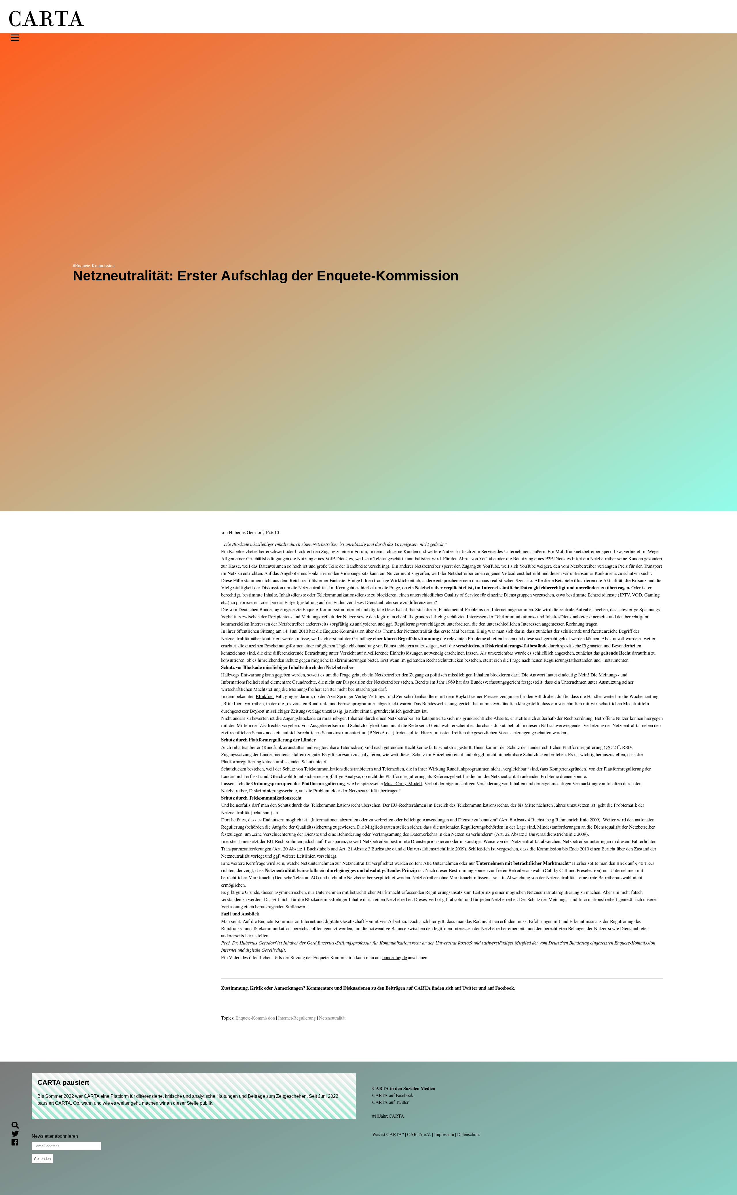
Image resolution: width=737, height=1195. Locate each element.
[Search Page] (17, 1126)
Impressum (444, 1134)
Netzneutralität (332, 1018)
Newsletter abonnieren (55, 1136)
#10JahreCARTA (388, 1116)
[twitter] (17, 1135)
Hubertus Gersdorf (246, 532)
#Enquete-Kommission (94, 265)
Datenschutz (468, 1134)
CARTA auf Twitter (390, 1102)
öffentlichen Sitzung (256, 631)
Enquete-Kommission (255, 1018)
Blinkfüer (265, 696)
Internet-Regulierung (297, 1018)
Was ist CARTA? (388, 1134)
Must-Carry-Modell (403, 783)
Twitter (469, 987)
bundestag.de (394, 957)
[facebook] (17, 1143)
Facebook (504, 987)
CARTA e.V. (419, 1134)
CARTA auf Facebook (392, 1095)
